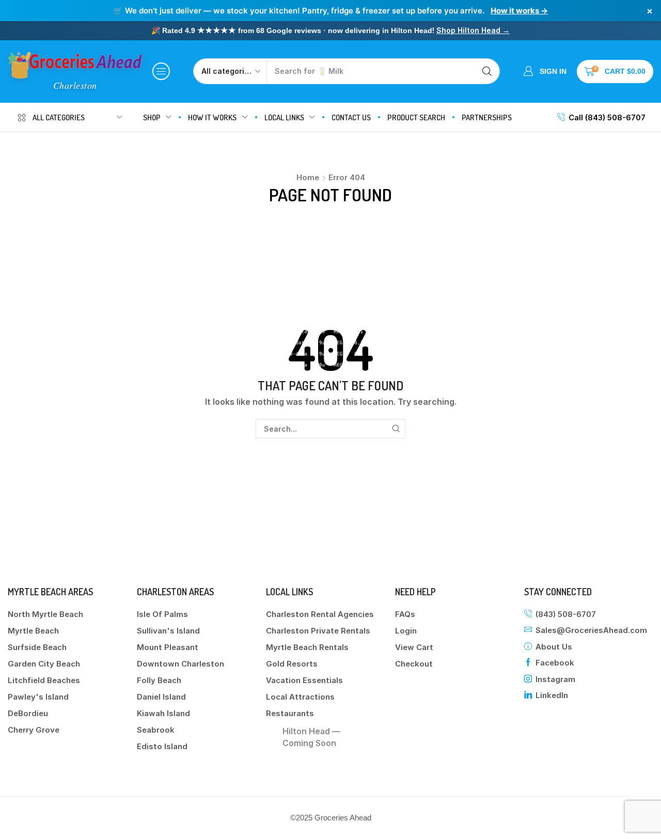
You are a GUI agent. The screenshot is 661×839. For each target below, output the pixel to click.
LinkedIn (552, 695)
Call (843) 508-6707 (607, 117)
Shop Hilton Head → (473, 30)
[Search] (487, 71)
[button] (161, 71)
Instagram (555, 679)
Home (307, 177)
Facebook (555, 663)
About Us (554, 647)
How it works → (519, 10)
